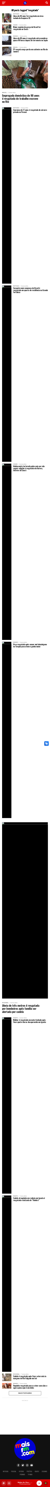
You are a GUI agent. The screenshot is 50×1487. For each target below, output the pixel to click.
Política (29, 1471)
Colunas (44, 1471)
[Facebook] (4, 1483)
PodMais (22, 1474)
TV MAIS (30, 1474)
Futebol (21, 1471)
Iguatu (37, 1471)
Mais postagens (25, 1393)
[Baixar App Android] (45, 1483)
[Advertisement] (25, 1416)
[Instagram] (9, 1483)
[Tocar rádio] (39, 1483)
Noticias (5, 1471)
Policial (13, 1471)
